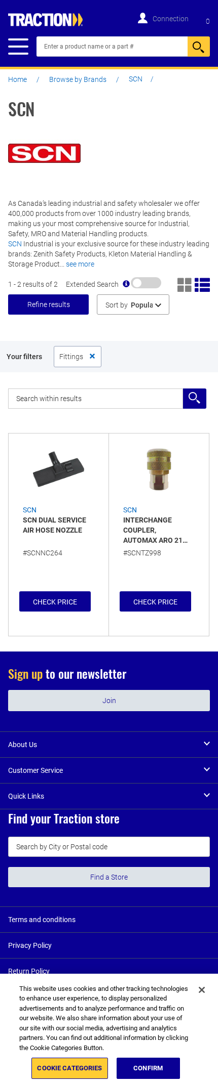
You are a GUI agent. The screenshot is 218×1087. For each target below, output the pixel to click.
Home (17, 79)
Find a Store (109, 877)
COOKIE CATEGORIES (69, 1068)
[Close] (202, 990)
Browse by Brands (77, 79)
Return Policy (29, 971)
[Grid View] (185, 284)
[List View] (202, 284)
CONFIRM (148, 1068)
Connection (171, 19)
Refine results (48, 304)
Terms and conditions (42, 920)
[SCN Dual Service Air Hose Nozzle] (58, 469)
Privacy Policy (30, 945)
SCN (15, 244)
